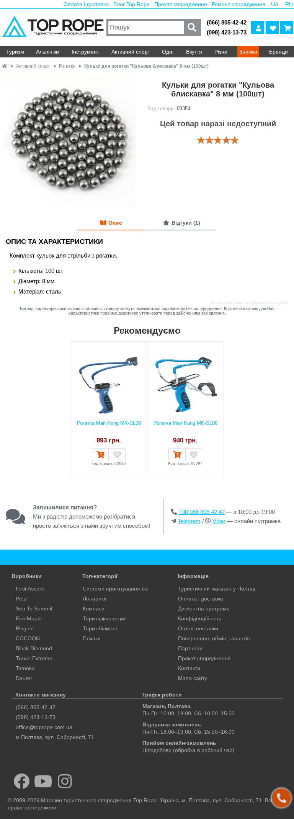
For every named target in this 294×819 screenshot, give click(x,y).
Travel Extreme (34, 658)
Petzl (22, 598)
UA (274, 4)
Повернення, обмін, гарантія (214, 638)
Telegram (189, 521)
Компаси (94, 608)
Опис (115, 223)
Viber (218, 521)
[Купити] (100, 454)
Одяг (168, 52)
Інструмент (85, 52)
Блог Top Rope (131, 4)
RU (289, 4)
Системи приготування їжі (115, 589)
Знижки (248, 52)
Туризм (15, 52)
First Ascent (30, 589)
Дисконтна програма (204, 608)
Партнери (190, 648)
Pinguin (25, 628)
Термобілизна (100, 628)
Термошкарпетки (104, 618)
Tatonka (25, 668)
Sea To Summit (34, 608)
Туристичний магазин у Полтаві (217, 589)
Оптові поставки (198, 628)
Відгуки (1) (186, 223)
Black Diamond (34, 648)
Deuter (24, 678)
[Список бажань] (272, 27)
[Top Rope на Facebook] (21, 781)
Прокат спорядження (180, 4)
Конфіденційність (199, 618)
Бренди (278, 52)
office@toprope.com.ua (44, 727)
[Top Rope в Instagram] (65, 781)
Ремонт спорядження (238, 4)
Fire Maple (29, 618)
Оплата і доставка (86, 4)
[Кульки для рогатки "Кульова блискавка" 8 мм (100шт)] (69, 140)
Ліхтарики (95, 598)
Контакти (189, 668)
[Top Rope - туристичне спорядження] (52, 27)
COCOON (28, 638)
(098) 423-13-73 (227, 32)
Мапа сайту (192, 678)
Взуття (194, 52)
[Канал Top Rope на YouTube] (43, 781)
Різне (220, 52)
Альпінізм (48, 52)
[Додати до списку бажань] (117, 454)
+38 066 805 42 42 (201, 512)
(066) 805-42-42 (227, 22)
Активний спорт (130, 52)
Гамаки (92, 638)
